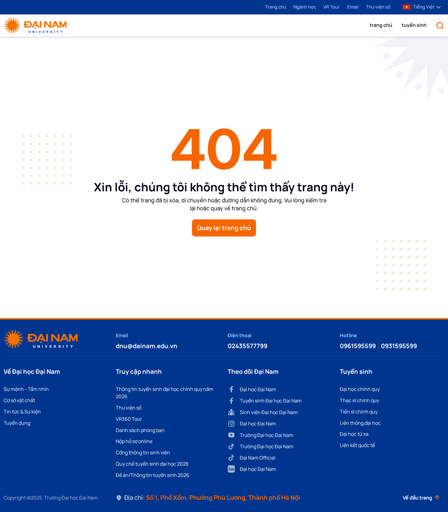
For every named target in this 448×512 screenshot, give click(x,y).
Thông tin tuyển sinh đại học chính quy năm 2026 (164, 393)
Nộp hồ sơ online (134, 441)
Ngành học (304, 7)
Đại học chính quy (360, 389)
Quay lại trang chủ (224, 228)
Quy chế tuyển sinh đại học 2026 (152, 463)
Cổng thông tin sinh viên (143, 452)
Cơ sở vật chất (19, 400)
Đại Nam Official (258, 457)
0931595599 (399, 346)
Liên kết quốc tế (357, 445)
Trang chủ (275, 7)
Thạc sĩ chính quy (359, 400)
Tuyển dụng (17, 423)
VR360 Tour (129, 419)
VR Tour (331, 7)
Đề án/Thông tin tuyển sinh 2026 (152, 475)
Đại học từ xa (354, 434)
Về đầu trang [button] (417, 497)
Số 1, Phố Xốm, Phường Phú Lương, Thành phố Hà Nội (223, 497)
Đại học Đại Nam (258, 389)
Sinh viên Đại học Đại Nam (269, 412)
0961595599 (358, 346)
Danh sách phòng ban (140, 430)
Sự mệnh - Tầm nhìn (26, 389)
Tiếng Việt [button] (424, 7)
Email (353, 7)
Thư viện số (378, 7)
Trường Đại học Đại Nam (266, 435)
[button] (381, 25)
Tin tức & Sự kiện (22, 411)
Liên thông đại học (360, 423)
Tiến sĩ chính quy (359, 411)
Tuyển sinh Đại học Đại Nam (271, 400)
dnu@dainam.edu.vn (146, 346)
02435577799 (247, 346)
